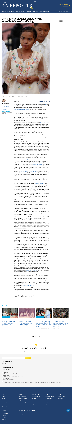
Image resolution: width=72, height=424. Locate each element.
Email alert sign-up (26, 290)
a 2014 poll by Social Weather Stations (28, 171)
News (8, 11)
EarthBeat (35, 11)
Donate (60, 11)
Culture (18, 11)
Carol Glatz (4, 327)
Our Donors (21, 404)
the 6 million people (37, 164)
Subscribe (68, 11)
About (59, 394)
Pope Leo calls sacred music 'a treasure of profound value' (8, 323)
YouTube (32, 410)
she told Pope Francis (44, 122)
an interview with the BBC (32, 270)
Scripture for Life (5, 404)
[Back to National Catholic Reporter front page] (17, 6)
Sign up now (65, 6)
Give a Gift (34, 398)
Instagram (34, 410)
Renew (64, 11)
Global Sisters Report (44, 11)
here (46, 104)
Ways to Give (21, 400)
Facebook (29, 410)
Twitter (27, 410)
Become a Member (22, 396)
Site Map (37, 414)
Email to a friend (46, 101)
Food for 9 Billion (39, 183)
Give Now (21, 394)
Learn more (7, 113)
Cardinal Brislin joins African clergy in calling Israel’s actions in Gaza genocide (60, 324)
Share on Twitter (44, 101)
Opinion (22, 11)
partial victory (30, 159)
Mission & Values (61, 396)
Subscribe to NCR (35, 394)
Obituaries (4, 417)
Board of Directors (62, 402)
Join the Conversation (6, 111)
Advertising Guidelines (22, 414)
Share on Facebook (42, 101)
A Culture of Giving (23, 398)
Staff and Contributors (62, 400)
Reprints (47, 404)
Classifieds (4, 415)
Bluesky (25, 410)
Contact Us (47, 394)
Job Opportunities (48, 398)
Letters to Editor (48, 400)
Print (49, 101)
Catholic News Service (11, 327)
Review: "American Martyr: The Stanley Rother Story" (25, 323)
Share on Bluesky (40, 101)
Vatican (12, 11)
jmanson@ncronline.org (5, 106)
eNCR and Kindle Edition (37, 402)
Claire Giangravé (56, 328)
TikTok (36, 410)
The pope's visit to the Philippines (21, 109)
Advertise (4, 419)
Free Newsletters (35, 400)
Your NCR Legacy (22, 402)
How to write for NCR (49, 396)
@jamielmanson (4, 109)
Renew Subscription (36, 396)
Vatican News (6, 316)
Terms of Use (28, 414)
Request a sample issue (36, 404)
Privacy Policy (61, 398)
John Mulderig (22, 327)
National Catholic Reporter (68, 410)
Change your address (49, 402)
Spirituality (28, 11)
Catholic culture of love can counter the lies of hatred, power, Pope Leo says (43, 324)
